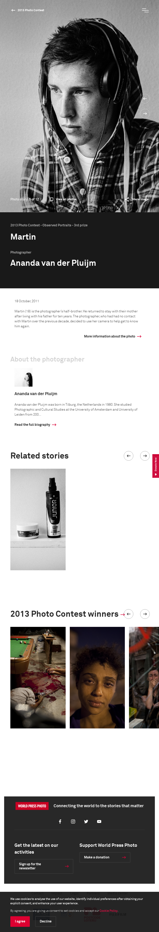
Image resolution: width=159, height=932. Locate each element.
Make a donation (96, 857)
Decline (46, 921)
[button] (128, 456)
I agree (20, 921)
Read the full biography (32, 424)
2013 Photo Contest (31, 10)
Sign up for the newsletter (30, 866)
